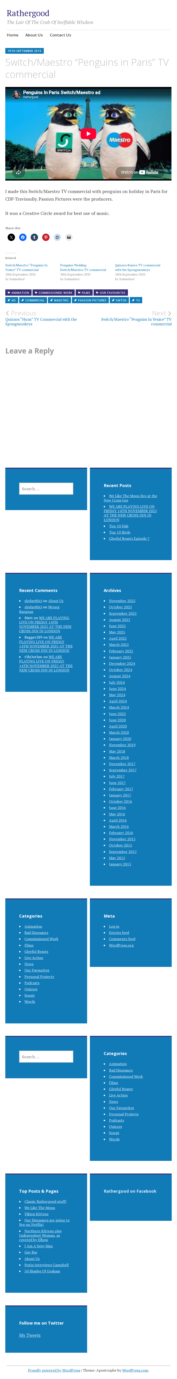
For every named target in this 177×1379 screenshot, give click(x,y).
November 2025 (122, 600)
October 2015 (120, 845)
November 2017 (122, 763)
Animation (20, 293)
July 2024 (117, 682)
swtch (121, 300)
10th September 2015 (24, 51)
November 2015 (122, 838)
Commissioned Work (55, 293)
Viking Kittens (36, 1213)
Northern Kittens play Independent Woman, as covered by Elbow (40, 1235)
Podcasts (31, 982)
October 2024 (120, 669)
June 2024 (117, 688)
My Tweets (30, 1335)
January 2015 (120, 864)
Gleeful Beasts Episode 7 (129, 538)
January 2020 (120, 738)
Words (29, 1001)
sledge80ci (33, 600)
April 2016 (118, 820)
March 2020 (119, 732)
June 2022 (117, 713)
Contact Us (60, 35)
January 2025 (120, 657)
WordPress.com (135, 1370)
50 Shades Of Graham (42, 1271)
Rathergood (28, 13)
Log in (114, 926)
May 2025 (117, 632)
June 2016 (117, 807)
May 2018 (117, 751)
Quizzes (30, 989)
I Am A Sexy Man (38, 1245)
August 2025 (119, 619)
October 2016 (120, 801)
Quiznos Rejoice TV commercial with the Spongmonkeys (137, 267)
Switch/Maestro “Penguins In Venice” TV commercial (26, 267)
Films (86, 293)
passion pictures (92, 300)
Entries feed (119, 932)
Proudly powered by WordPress (54, 1370)
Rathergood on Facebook (130, 1191)
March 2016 (119, 826)
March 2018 (119, 757)
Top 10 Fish (118, 526)
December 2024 (122, 663)
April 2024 (118, 701)
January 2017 (120, 795)
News (28, 963)
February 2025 (121, 651)
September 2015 (123, 851)
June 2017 (117, 782)
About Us (34, 35)
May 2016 (117, 814)
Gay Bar (30, 1252)
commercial (35, 300)
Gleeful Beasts (36, 951)
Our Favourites (113, 293)
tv (138, 300)
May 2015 (117, 857)
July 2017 (117, 776)
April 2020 (118, 726)
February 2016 (121, 832)
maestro (61, 300)
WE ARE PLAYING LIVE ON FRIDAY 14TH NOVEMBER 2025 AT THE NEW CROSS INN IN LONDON (130, 513)
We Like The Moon (39, 1207)
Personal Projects (39, 976)
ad (14, 300)
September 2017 (123, 770)
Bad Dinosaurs (36, 932)
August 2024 (119, 675)
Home (12, 35)
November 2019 (122, 744)
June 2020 (117, 719)
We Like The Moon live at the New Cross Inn (130, 498)
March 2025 (119, 644)
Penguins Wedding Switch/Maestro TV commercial (83, 267)
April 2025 (118, 638)
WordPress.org (121, 945)
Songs (29, 995)
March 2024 (119, 707)
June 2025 (117, 625)
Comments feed (122, 938)
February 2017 (121, 788)
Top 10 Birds (119, 532)
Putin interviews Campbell (46, 1264)
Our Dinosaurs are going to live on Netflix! (44, 1222)
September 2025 (123, 613)
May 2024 (117, 694)
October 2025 (120, 606)
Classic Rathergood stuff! (45, 1201)
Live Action (33, 957)
